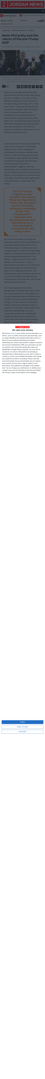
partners (13, 333)
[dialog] (22, 701)
